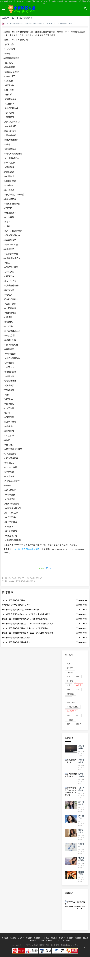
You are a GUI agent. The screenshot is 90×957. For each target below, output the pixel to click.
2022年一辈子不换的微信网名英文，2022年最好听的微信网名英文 (27, 633)
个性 (77, 689)
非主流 (78, 685)
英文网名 (24, 940)
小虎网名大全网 (22, 11)
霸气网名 (62, 938)
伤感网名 (78, 938)
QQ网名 (21, 938)
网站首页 (5, 938)
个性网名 (70, 938)
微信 (42, 568)
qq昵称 (70, 672)
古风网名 (33, 940)
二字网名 (70, 720)
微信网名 (13, 938)
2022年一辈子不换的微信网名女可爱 (16, 638)
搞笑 (77, 677)
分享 (50, 568)
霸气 (68, 724)
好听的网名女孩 (73, 707)
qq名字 (70, 668)
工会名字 (57, 940)
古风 (68, 685)
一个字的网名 (72, 702)
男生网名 (37, 938)
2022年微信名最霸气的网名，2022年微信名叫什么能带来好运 (26, 614)
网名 (68, 689)
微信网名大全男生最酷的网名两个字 (16, 605)
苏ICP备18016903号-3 (69, 945)
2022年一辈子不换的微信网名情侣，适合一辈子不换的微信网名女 (27, 624)
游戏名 (78, 724)
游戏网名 (29, 938)
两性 (68, 715)
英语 (68, 677)
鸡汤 (68, 664)
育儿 (77, 715)
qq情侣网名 (71, 711)
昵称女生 (70, 694)
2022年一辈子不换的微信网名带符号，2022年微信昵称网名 (25, 628)
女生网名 (45, 938)
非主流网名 (66, 940)
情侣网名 (53, 938)
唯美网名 (49, 940)
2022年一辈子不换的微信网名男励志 (21, 581)
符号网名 (70, 681)
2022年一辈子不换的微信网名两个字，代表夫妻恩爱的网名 (25, 619)
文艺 (68, 698)
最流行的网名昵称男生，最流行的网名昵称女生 (25, 578)
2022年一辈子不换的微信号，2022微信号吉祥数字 (21, 610)
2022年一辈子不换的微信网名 (26, 549)
